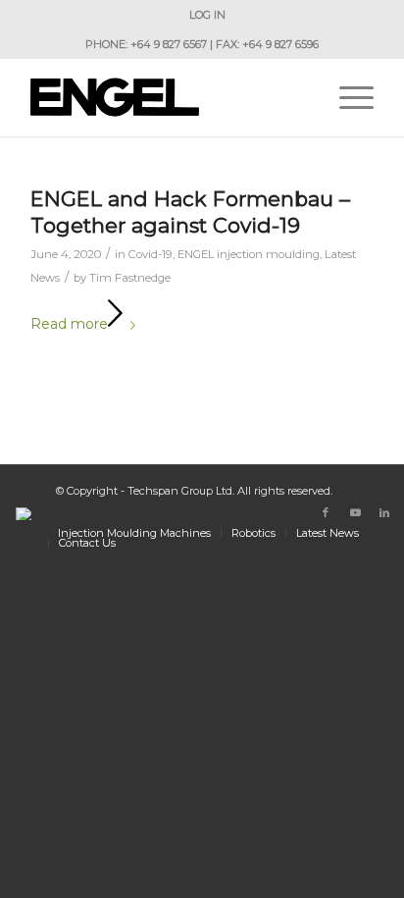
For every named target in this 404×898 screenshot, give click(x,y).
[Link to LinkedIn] (384, 512)
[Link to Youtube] (355, 512)
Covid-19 (150, 254)
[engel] (167, 97)
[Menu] (347, 97)
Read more (69, 324)
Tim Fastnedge (130, 278)
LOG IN (207, 15)
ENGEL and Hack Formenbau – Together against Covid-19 (190, 212)
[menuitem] (207, 15)
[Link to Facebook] (325, 512)
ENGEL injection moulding (248, 254)
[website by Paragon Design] (26, 513)
